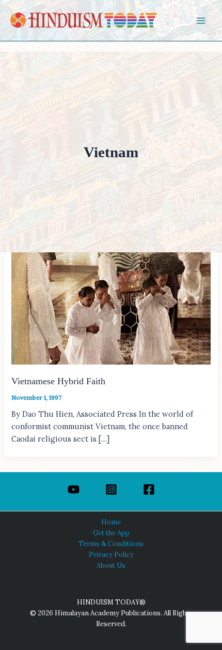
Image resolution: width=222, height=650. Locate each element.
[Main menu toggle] (201, 21)
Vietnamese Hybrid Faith (58, 381)
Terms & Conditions (111, 543)
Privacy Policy (111, 554)
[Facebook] (149, 489)
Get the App (111, 532)
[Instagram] (111, 489)
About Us (111, 565)
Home (111, 522)
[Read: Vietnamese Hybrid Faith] (110, 307)
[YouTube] (74, 489)
